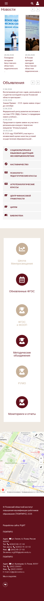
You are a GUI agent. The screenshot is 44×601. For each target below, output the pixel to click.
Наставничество (19, 164)
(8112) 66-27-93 (17, 549)
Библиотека (16, 215)
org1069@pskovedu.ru (21, 552)
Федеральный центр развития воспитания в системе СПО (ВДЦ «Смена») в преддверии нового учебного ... (21, 114)
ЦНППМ (13, 207)
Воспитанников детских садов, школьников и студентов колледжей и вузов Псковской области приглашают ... (22, 95)
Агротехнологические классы (22, 186)
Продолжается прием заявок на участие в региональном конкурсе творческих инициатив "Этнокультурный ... (20, 125)
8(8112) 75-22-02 (23, 547)
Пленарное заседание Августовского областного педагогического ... (11, 64)
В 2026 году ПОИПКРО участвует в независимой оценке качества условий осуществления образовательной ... (19, 136)
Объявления (13, 82)
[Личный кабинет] (37, 3)
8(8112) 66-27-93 (17, 544)
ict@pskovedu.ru (16, 572)
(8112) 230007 (15, 566)
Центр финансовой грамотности (20, 197)
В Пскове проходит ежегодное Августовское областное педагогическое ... (32, 64)
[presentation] (33, 9)
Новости (8, 9)
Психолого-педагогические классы (23, 174)
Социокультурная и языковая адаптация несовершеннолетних (22, 153)
